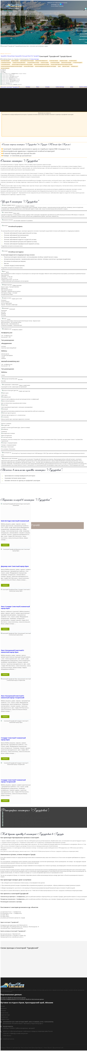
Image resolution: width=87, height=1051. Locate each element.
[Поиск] (85, 9)
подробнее (5, 545)
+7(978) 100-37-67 (7, 1035)
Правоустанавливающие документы (44, 18)
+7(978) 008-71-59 (7, 1033)
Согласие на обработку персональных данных (13, 998)
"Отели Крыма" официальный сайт (53, 1047)
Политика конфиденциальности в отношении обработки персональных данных (22, 999)
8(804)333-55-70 (6, 1031)
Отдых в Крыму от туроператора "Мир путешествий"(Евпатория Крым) (22, 1047)
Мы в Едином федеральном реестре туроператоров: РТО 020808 (44, 16)
